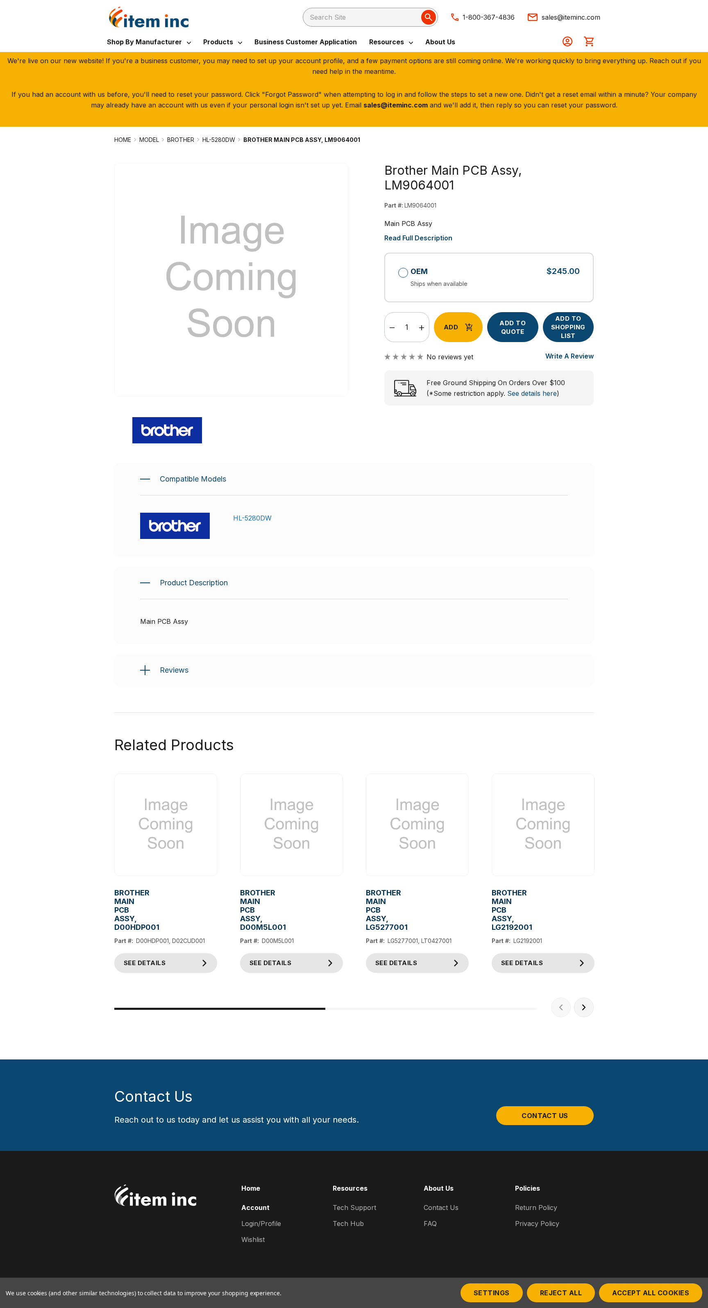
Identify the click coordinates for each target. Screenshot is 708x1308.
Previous (561, 1007)
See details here (532, 393)
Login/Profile (261, 1223)
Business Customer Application (305, 42)
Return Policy (536, 1207)
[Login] (567, 42)
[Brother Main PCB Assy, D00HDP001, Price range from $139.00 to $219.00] (166, 825)
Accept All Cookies (650, 1293)
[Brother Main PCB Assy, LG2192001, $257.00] (543, 825)
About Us (440, 42)
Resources (387, 42)
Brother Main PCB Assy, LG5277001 (372, 909)
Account (255, 1207)
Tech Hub (348, 1223)
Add (451, 327)
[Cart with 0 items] (589, 42)
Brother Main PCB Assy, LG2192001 (498, 909)
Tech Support (354, 1207)
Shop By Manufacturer (145, 42)
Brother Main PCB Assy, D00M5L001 (246, 909)
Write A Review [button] (569, 356)
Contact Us (545, 1116)
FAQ (430, 1223)
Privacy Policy (537, 1223)
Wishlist (253, 1239)
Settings (492, 1293)
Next (584, 1007)
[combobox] (370, 17)
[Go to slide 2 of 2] (430, 1009)
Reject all (561, 1293)
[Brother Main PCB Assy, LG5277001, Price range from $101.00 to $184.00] (417, 825)
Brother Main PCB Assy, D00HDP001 (120, 909)
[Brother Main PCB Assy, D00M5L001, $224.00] (291, 825)
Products (219, 42)
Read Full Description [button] (418, 238)
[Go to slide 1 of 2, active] (219, 1009)
